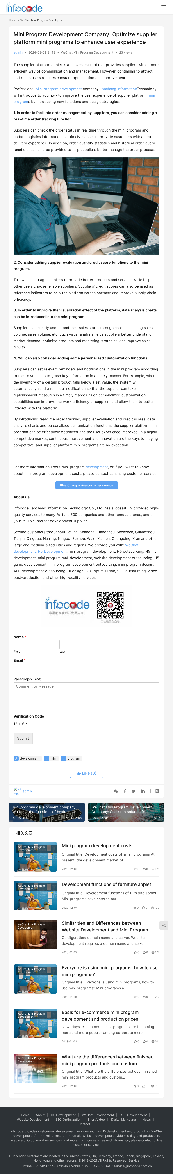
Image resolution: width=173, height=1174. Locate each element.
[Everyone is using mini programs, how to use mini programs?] (35, 979)
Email (20, 660)
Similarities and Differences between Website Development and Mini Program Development (105, 926)
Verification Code (30, 716)
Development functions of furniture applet (106, 884)
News (146, 1119)
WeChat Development (98, 1115)
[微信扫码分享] (116, 791)
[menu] (163, 7)
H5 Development (52, 551)
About (40, 1115)
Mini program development (59, 88)
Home (12, 20)
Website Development (33, 1119)
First (17, 651)
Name (20, 637)
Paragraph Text (27, 679)
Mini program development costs (97, 845)
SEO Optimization (68, 1119)
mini (151, 95)
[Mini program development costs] (35, 857)
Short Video (96, 1119)
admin (18, 52)
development (97, 467)
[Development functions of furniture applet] (35, 895)
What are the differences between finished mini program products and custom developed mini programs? (108, 1060)
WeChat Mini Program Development (87, 52)
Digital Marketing (123, 1119)
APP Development (133, 1115)
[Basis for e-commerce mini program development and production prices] (35, 1023)
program (21, 101)
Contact (84, 1124)
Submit (23, 738)
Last (62, 651)
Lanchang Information (118, 88)
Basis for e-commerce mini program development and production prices (100, 1016)
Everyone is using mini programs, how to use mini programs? (110, 971)
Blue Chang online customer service (86, 485)
